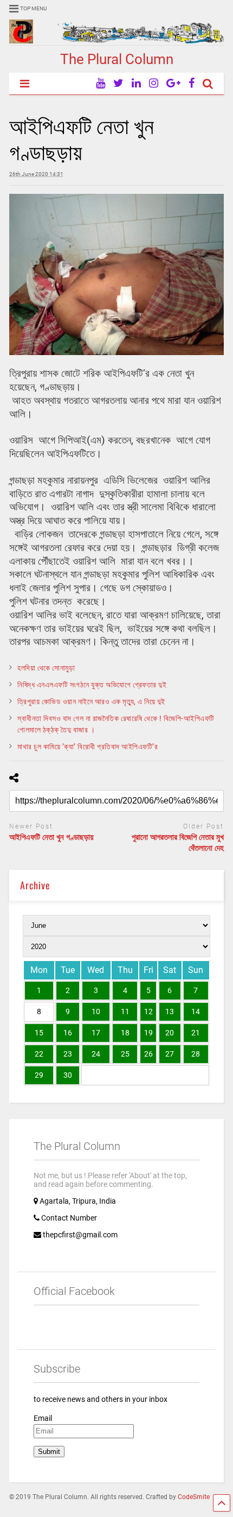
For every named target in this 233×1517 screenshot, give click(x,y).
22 (39, 1054)
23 (67, 1054)
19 (148, 1032)
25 (125, 1054)
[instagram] (153, 83)
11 (125, 1011)
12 (148, 1011)
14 (195, 1011)
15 (39, 1032)
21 (195, 1032)
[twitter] (118, 83)
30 (67, 1075)
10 (96, 1011)
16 (67, 1032)
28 (195, 1054)
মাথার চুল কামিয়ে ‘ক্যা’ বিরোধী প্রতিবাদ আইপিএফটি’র (87, 746)
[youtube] (100, 83)
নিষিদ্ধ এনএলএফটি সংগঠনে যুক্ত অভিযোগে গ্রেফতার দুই (91, 684)
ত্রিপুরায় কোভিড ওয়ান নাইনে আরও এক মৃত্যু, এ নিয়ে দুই (91, 701)
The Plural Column (116, 59)
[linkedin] (136, 83)
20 (169, 1032)
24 (96, 1054)
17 (96, 1032)
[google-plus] (173, 83)
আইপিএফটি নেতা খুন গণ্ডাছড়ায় (51, 837)
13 (169, 1011)
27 (169, 1054)
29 (39, 1075)
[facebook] (192, 83)
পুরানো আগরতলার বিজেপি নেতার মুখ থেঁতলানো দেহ (178, 842)
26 (148, 1054)
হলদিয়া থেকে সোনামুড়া (46, 667)
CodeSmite (194, 1497)
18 (125, 1032)
